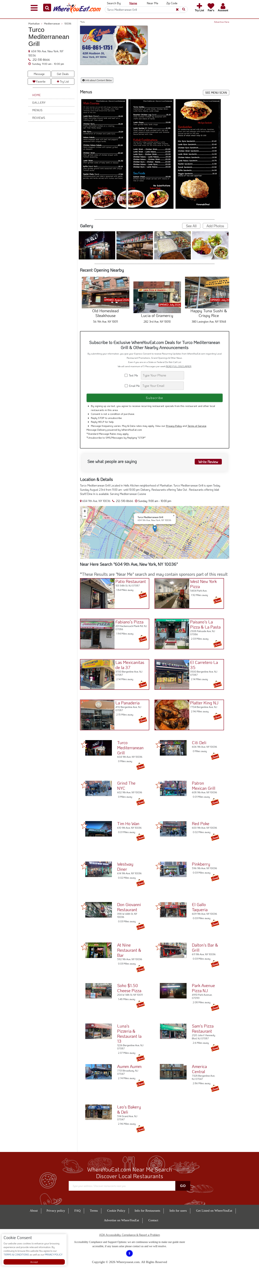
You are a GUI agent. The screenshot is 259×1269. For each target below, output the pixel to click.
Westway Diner (125, 866)
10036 (67, 23)
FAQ (77, 1210)
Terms (94, 1210)
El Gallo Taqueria (200, 907)
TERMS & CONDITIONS (16, 1254)
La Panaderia (127, 702)
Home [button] (36, 95)
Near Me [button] (152, 3)
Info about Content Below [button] (98, 80)
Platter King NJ (204, 702)
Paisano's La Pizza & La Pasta (205, 624)
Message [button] (39, 74)
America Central (199, 1069)
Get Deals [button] (63, 74)
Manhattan (35, 23)
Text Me (134, 375)
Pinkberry (201, 864)
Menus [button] (37, 110)
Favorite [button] (40, 81)
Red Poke (200, 823)
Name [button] (133, 3)
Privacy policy (56, 1210)
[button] (47, 7)
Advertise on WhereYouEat (121, 1220)
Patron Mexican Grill (203, 785)
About (34, 1210)
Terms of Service (196, 426)
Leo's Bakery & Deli (129, 1109)
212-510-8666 (41, 59)
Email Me (134, 386)
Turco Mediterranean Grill (130, 747)
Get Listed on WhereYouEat (214, 1210)
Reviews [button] (38, 118)
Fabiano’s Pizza (129, 621)
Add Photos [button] (215, 226)
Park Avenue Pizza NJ (203, 988)
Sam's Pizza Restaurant (203, 1028)
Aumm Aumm (129, 1066)
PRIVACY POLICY (53, 1254)
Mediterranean (53, 23)
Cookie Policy (116, 1210)
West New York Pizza (203, 584)
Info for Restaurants (147, 1210)
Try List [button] (64, 81)
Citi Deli (199, 742)
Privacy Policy (174, 426)
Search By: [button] (114, 3)
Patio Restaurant (130, 581)
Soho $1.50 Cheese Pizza (129, 988)
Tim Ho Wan (128, 823)
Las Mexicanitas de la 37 (129, 664)
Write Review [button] (208, 461)
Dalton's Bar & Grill (205, 947)
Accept (34, 1262)
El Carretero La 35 (204, 664)
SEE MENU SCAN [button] (216, 92)
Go (183, 1186)
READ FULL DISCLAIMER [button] (178, 366)
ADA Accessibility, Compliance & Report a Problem (129, 1235)
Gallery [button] (39, 102)
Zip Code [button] (171, 3)
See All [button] (191, 226)
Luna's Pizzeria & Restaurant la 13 (129, 1033)
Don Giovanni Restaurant (129, 907)
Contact (153, 1220)
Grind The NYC (126, 785)
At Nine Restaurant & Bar (129, 950)
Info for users (178, 1210)
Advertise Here (221, 21)
